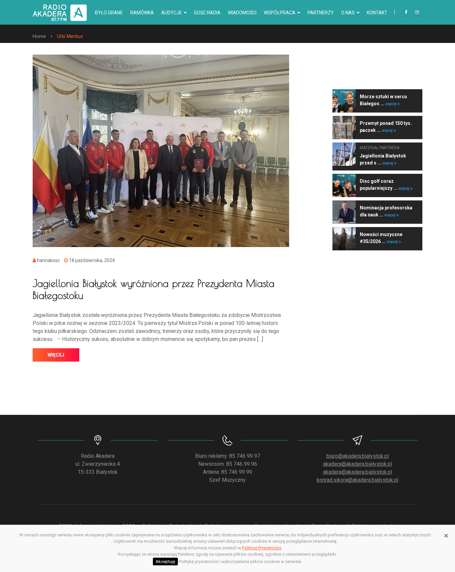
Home (39, 36)
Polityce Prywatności (261, 547)
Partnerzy (320, 12)
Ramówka (142, 12)
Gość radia (207, 12)
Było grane (109, 12)
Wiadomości (242, 12)
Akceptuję (165, 561)
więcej (56, 355)
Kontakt (377, 12)
